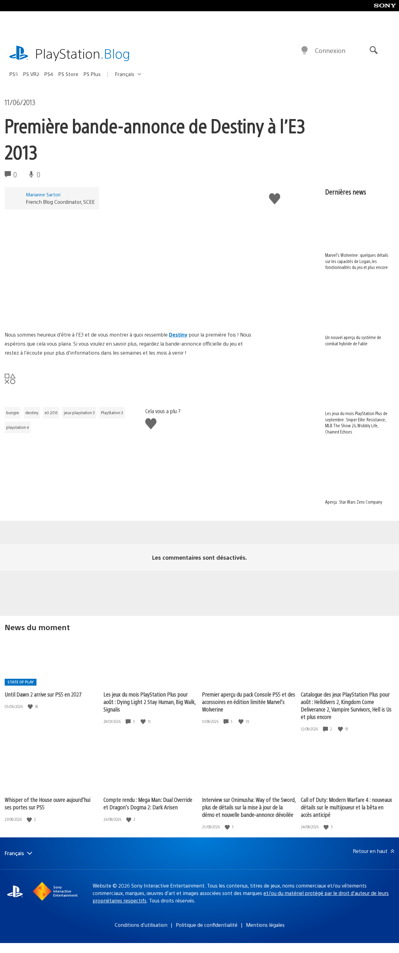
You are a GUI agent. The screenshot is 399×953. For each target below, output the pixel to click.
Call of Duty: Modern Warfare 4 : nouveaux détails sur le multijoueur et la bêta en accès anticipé (346, 807)
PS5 (13, 74)
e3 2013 (51, 412)
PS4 (48, 74)
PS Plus (92, 74)
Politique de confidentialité (207, 925)
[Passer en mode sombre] (304, 50)
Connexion (330, 50)
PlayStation (82, 53)
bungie (12, 412)
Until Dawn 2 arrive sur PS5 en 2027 (43, 694)
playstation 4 (17, 427)
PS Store (68, 74)
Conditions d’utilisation (141, 925)
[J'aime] (31, 707)
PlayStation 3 (112, 412)
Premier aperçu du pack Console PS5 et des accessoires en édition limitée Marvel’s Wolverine (248, 702)
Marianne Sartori (43, 194)
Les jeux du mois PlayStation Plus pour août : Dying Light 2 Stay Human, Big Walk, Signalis (149, 702)
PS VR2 (31, 74)
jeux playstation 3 (79, 412)
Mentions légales (265, 925)
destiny (31, 412)
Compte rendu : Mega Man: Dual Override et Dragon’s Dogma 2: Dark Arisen (147, 803)
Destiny (178, 334)
